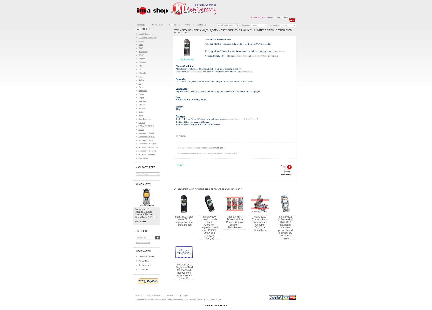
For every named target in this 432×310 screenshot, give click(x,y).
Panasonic (143, 91)
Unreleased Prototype (147, 37)
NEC (140, 76)
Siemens (142, 108)
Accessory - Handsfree (148, 147)
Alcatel (141, 41)
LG (140, 69)
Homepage (140, 25)
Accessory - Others (147, 154)
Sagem (141, 98)
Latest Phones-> (145, 34)
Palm (141, 87)
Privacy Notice (145, 261)
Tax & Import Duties (259, 56)
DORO (141, 55)
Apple (141, 45)
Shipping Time (241, 56)
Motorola (142, 73)
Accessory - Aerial (146, 133)
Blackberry (143, 52)
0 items (285, 17)
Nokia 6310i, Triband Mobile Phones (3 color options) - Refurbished (235, 222)
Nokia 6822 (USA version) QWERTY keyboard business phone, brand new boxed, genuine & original (285, 227)
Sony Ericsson (145, 119)
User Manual (279, 51)
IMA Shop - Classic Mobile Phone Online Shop (169, 299)
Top (176, 30)
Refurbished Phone (245, 72)
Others (141, 130)
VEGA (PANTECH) (146, 126)
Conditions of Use (146, 265)
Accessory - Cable (146, 140)
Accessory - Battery (147, 137)
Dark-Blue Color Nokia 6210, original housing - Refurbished (184, 220)
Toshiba (142, 123)
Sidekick (142, 105)
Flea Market (143, 158)
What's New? (157, 25)
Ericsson (142, 62)
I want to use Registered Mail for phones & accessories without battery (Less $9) (184, 271)
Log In (185, 295)
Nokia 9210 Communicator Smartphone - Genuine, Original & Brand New (260, 223)
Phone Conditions (194, 72)
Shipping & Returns (146, 257)
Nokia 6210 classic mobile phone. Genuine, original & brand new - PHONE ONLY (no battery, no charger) (209, 227)
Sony (141, 115)
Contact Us (201, 25)
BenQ (141, 48)
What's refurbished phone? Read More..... (240, 119)
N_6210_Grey (210, 30)
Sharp (141, 112)
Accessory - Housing (147, 151)
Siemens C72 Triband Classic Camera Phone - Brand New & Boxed (146, 213)
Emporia (142, 59)
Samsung (142, 101)
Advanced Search (143, 242)
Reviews (186, 25)
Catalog (186, 30)
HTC (140, 66)
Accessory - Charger (147, 144)
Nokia (197, 30)
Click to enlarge (187, 59)
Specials (172, 25)
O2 (140, 84)
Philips (141, 94)
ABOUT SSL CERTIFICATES (216, 306)
